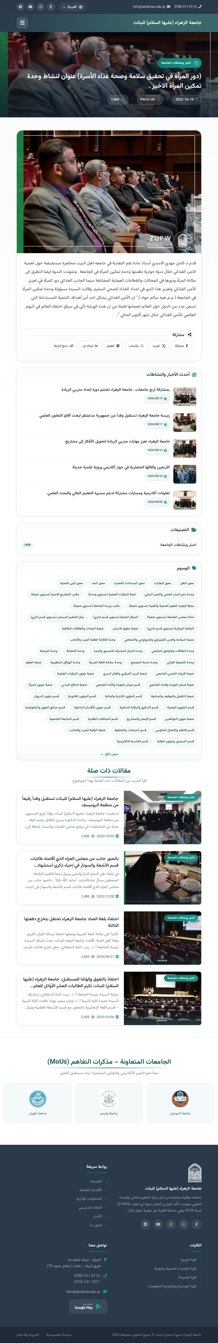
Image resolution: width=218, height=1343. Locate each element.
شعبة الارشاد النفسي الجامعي (175, 673)
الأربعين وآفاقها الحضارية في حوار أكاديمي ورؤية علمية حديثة (121, 468)
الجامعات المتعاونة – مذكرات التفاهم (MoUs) (109, 1062)
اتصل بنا (96, 1225)
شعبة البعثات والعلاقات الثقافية (83, 628)
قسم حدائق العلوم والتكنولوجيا (45, 707)
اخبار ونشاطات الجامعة (178, 545)
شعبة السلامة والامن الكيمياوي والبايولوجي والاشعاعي (159, 639)
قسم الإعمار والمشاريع (141, 719)
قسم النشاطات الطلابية (103, 719)
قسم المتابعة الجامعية (64, 719)
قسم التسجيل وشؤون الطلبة (175, 741)
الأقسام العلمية (91, 1190)
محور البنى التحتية (71, 583)
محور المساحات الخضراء (129, 583)
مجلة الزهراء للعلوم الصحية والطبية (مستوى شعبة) (161, 606)
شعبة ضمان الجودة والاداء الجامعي (171, 685)
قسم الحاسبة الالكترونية (132, 741)
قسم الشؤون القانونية (82, 696)
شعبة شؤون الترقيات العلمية (75, 673)
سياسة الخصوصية (59, 1335)
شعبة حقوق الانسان (125, 628)
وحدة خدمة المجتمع (144, 662)
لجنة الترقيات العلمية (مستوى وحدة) (112, 594)
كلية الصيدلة (187, 1277)
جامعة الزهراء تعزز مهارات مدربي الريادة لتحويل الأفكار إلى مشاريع (117, 442)
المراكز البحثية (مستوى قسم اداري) (115, 617)
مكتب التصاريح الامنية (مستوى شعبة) (55, 594)
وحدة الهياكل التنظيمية (65, 662)
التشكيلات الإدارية (89, 1199)
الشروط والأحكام (27, 1335)
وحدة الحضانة (75, 651)
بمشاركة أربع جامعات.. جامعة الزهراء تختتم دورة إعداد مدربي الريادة (115, 390)
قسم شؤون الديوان (46, 696)
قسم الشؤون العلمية (180, 707)
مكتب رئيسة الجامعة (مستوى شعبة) (96, 606)
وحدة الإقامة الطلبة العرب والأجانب (92, 639)
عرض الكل (111, 754)
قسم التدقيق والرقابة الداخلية (139, 707)
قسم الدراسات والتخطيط (130, 730)
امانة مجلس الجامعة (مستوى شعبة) (170, 617)
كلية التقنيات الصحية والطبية (175, 1269)
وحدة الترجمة (48, 651)
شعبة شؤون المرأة (40, 685)
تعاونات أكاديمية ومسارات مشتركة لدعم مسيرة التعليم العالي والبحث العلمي (108, 493)
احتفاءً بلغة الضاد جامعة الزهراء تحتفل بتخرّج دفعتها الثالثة (71, 922)
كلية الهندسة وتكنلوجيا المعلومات (172, 1286)
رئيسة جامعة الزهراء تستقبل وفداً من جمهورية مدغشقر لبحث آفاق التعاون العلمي (104, 416)
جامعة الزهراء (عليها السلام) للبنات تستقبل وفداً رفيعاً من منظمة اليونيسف (70, 802)
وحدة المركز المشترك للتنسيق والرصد (118, 651)
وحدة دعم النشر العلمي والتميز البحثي (169, 594)
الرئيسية (96, 1181)
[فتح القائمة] (22, 23)
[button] (72, 6)
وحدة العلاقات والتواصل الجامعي (173, 651)
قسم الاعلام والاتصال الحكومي (175, 730)
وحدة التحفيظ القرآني (180, 662)
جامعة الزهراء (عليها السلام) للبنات (167, 23)
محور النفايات (162, 583)
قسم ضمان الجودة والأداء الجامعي (118, 685)
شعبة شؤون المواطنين (179, 719)
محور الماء (98, 583)
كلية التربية (188, 1260)
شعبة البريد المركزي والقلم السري (125, 673)
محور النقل (187, 583)
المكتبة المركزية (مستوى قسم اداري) (170, 628)
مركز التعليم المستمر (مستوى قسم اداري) (57, 617)
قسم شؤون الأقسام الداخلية (92, 707)
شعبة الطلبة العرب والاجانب (87, 730)
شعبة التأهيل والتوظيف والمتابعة (172, 696)
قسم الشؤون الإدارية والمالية (123, 696)
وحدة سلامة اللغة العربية (105, 662)
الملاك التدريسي (90, 1207)
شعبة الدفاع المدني (74, 685)
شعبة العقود (33, 662)
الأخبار (97, 1216)
